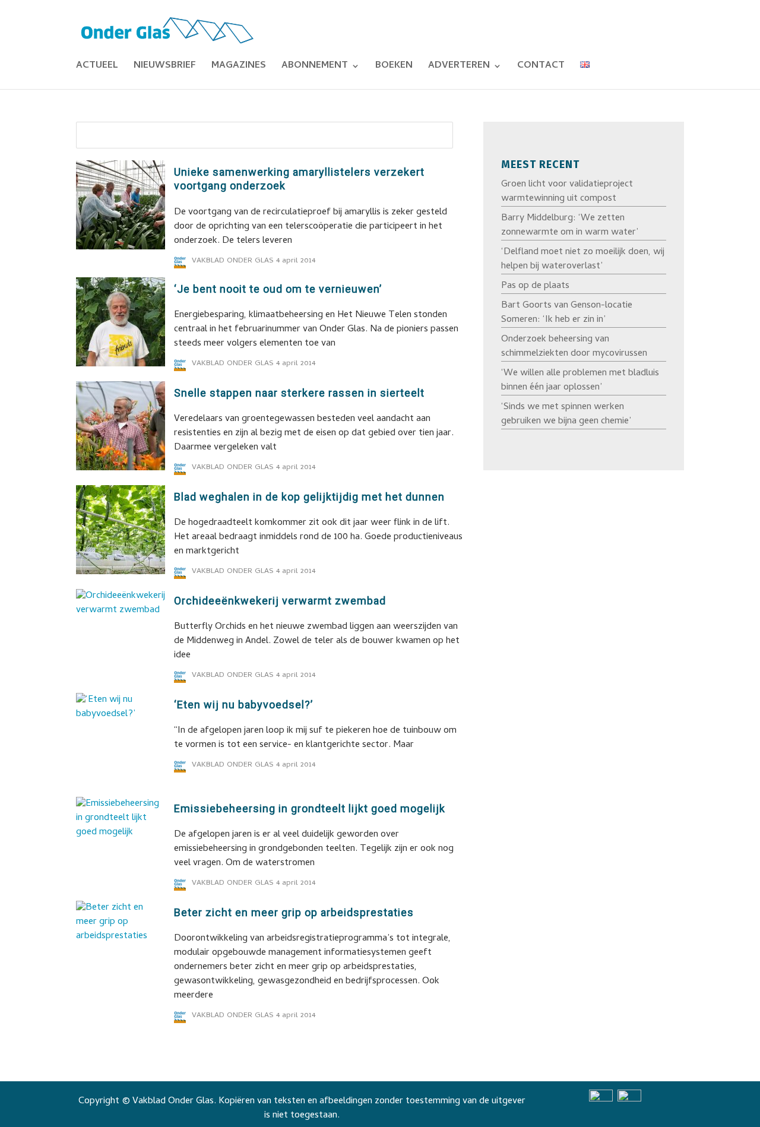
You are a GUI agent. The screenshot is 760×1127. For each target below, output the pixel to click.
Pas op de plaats (535, 286)
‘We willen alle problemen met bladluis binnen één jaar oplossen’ (580, 380)
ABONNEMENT (314, 68)
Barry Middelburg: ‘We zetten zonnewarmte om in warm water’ (569, 225)
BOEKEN (394, 68)
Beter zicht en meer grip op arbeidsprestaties (294, 912)
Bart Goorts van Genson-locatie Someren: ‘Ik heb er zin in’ (566, 313)
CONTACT (541, 68)
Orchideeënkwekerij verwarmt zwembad (280, 600)
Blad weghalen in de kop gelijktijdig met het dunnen (309, 496)
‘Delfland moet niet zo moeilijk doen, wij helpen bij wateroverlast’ (582, 259)
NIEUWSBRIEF (165, 68)
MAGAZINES (238, 68)
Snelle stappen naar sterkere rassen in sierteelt (299, 393)
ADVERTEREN (459, 68)
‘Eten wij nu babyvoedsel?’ (243, 704)
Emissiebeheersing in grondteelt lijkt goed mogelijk (309, 808)
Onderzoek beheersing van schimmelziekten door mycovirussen (574, 347)
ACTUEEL (97, 68)
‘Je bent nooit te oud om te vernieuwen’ (278, 289)
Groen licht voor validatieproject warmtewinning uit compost (567, 192)
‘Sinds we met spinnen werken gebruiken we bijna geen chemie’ (566, 414)
